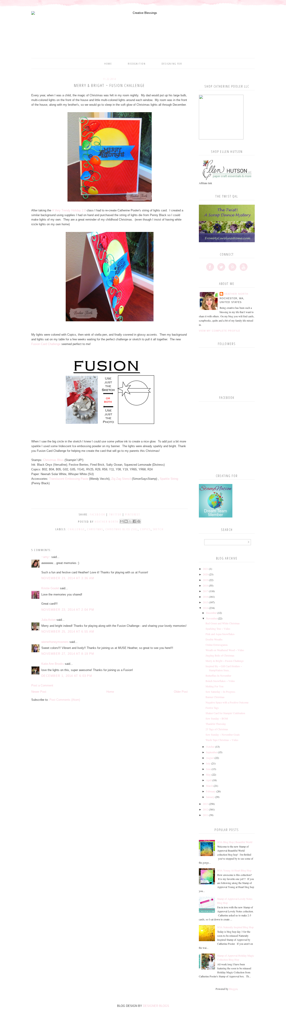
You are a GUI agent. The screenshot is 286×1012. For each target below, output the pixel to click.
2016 (205, 596)
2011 (205, 815)
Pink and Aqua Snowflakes (220, 634)
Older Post (181, 691)
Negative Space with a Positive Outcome (227, 702)
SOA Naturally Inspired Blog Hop (235, 927)
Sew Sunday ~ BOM (217, 718)
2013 (205, 804)
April (209, 780)
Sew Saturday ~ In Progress (220, 691)
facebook (97, 514)
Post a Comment (42, 685)
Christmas (95, 529)
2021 (205, 568)
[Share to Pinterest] (139, 521)
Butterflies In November (218, 675)
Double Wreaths (214, 639)
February (211, 791)
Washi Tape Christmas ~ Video (222, 740)
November (211, 618)
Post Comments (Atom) (64, 699)
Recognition (137, 63)
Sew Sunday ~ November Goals (223, 734)
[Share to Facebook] (134, 521)
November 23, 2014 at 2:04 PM (67, 609)
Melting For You (214, 686)
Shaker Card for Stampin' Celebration (225, 713)
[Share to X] (130, 521)
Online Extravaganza (216, 644)
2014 (205, 608)
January (210, 797)
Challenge (76, 529)
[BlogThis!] (126, 521)
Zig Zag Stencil (121, 478)
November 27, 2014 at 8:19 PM (67, 653)
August (210, 758)
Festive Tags (212, 707)
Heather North (236, 293)
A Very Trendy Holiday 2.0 (69, 210)
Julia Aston (48, 619)
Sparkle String (169, 478)
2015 (205, 602)
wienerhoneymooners (55, 642)
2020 (205, 574)
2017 (205, 591)
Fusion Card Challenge (46, 344)
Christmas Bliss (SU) (121, 529)
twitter (115, 514)
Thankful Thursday (216, 724)
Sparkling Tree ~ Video (218, 628)
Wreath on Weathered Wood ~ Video (225, 650)
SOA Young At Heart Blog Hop (234, 870)
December (211, 612)
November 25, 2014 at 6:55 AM (67, 631)
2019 (205, 580)
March (209, 785)
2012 (205, 809)
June (208, 769)
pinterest (132, 514)
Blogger (233, 989)
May (208, 774)
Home (108, 63)
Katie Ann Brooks (52, 663)
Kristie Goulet (50, 588)
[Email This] (122, 521)
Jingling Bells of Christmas (220, 655)
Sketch (158, 529)
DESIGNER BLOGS (156, 1006)
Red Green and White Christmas (223, 623)
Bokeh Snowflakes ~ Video (220, 681)
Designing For (172, 63)
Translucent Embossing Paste (68, 478)
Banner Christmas (215, 697)
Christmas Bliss (53, 460)
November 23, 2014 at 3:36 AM (67, 578)
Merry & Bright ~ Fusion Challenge (225, 661)
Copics (145, 529)
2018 (205, 585)
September (211, 752)
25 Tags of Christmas (217, 729)
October (210, 746)
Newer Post (38, 691)
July (208, 763)
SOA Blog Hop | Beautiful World (234, 842)
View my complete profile (219, 330)
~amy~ (45, 557)
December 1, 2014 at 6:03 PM (66, 675)
